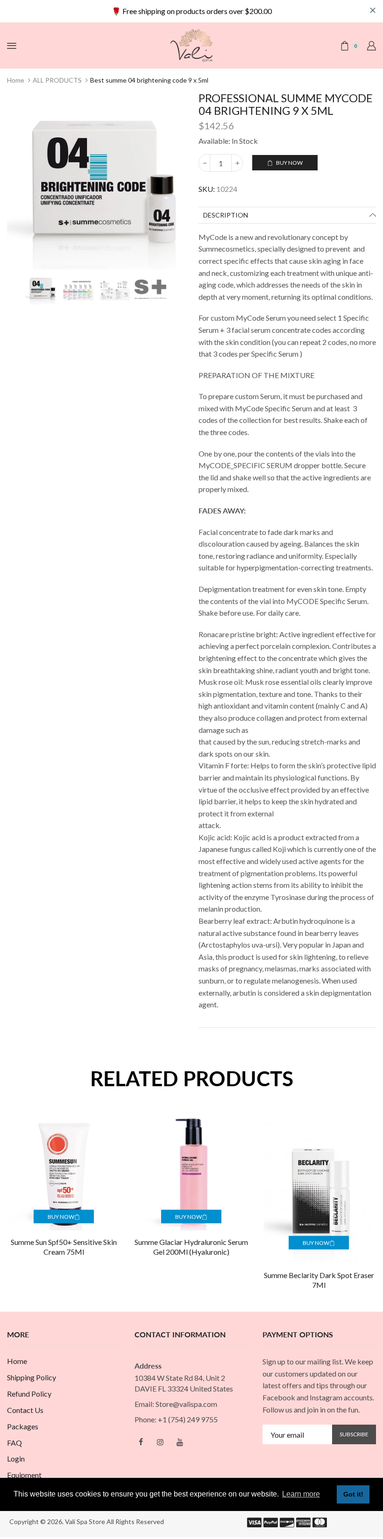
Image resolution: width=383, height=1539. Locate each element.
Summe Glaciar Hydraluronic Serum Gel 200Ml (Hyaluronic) (191, 1246)
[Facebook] (140, 1442)
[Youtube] (180, 1442)
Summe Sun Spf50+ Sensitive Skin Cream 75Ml (64, 1246)
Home (15, 80)
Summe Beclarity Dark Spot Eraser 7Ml (319, 1280)
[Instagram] (160, 1442)
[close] (372, 10)
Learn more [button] (301, 1494)
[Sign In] (371, 46)
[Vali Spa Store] (191, 45)
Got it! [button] (353, 1494)
